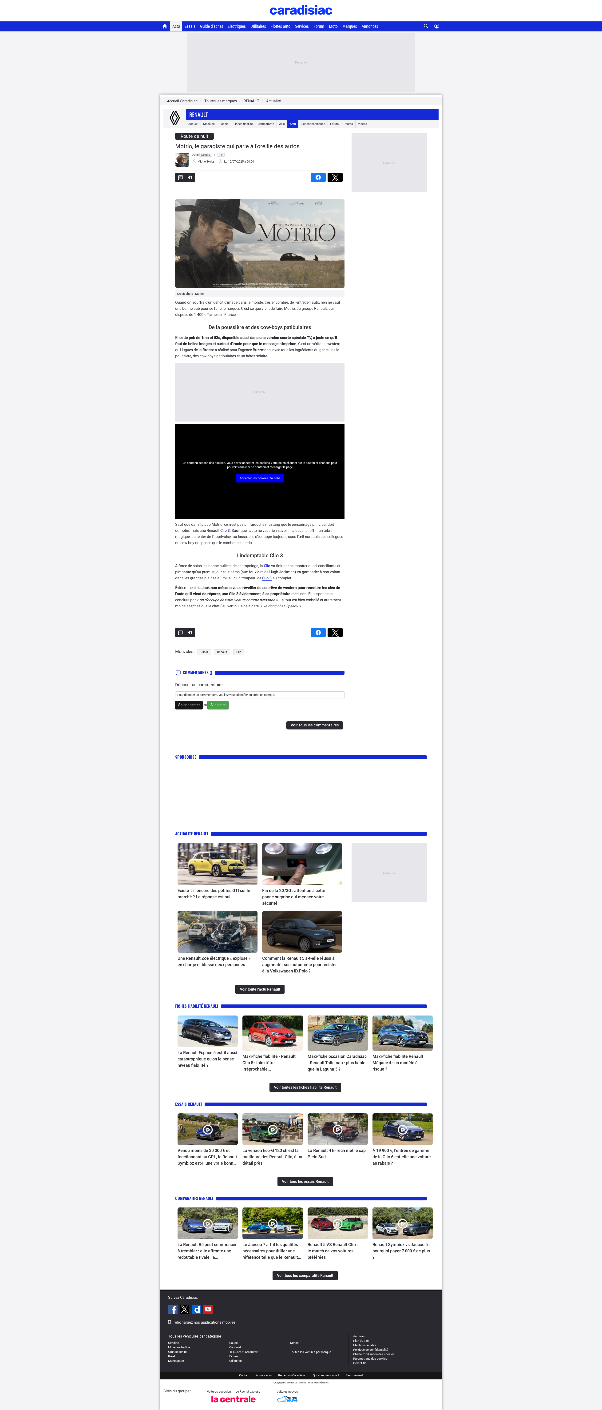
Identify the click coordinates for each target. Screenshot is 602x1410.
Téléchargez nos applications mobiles (204, 1322)
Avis (282, 124)
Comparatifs (266, 124)
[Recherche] (426, 26)
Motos (294, 1343)
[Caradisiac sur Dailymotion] (197, 1310)
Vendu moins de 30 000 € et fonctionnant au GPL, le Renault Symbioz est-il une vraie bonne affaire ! (207, 1157)
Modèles (209, 124)
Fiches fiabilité (243, 124)
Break (172, 1356)
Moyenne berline (179, 1347)
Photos (348, 124)
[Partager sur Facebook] (319, 176)
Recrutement (354, 1375)
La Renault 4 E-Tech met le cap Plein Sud (337, 1153)
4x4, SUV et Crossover (243, 1352)
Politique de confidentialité (370, 1349)
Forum (318, 26)
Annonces (370, 26)
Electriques (237, 26)
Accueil (193, 124)
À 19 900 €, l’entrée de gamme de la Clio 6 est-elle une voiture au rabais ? (401, 1157)
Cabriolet (235, 1347)
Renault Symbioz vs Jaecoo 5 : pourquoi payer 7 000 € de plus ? (401, 1251)
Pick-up (234, 1356)
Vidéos (362, 124)
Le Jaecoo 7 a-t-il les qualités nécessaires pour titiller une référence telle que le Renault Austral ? (270, 1251)
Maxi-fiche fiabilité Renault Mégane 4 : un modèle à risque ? (397, 1062)
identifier (242, 695)
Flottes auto (280, 26)
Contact (244, 1375)
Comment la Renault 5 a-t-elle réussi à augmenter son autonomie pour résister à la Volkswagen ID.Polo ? (299, 964)
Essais (190, 26)
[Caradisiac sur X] (185, 1310)
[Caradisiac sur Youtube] (208, 1310)
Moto (333, 26)
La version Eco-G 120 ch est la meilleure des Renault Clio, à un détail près (272, 1157)
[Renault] (174, 124)
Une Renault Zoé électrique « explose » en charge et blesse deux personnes (214, 961)
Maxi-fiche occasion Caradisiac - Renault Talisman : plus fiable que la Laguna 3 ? (337, 1062)
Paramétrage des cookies (370, 1358)
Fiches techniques (313, 124)
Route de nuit (194, 136)
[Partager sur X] (336, 176)
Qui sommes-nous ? (326, 1375)
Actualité (273, 101)
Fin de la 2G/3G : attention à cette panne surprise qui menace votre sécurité (293, 897)
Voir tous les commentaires (315, 725)
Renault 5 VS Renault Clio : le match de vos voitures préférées (333, 1251)
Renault (198, 114)
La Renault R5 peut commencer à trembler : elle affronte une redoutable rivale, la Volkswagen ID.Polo (207, 1251)
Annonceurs (264, 1375)
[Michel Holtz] (182, 165)
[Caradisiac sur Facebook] (173, 1310)
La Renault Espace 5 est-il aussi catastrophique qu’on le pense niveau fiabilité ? (207, 1059)
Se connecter (189, 705)
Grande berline (177, 1352)
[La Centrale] (233, 1404)
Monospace (176, 1360)
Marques (349, 26)
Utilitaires (258, 26)
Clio (267, 566)
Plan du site (361, 1340)
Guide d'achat (211, 26)
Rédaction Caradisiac (292, 1375)
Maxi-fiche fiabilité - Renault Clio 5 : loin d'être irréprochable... (269, 1062)
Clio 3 (225, 530)
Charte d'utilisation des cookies (374, 1354)
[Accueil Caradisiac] (165, 26)
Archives (359, 1336)
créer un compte (263, 695)
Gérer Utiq (359, 1363)
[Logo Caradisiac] (301, 19)
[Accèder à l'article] (217, 864)
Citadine (173, 1343)
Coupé (233, 1343)
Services (302, 26)
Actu (176, 26)
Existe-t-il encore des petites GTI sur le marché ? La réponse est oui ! (214, 893)
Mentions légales (364, 1345)
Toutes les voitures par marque (310, 1352)
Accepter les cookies (260, 478)
